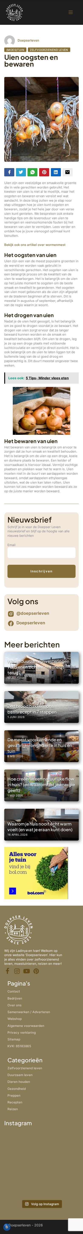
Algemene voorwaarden (25, 1026)
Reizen (12, 1109)
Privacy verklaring (21, 1032)
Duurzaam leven (20, 1075)
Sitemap (13, 1039)
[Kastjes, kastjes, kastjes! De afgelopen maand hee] (22, 1142)
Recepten (14, 1102)
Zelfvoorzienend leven (49, 49)
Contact (13, 991)
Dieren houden (18, 1082)
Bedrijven (14, 998)
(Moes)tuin (15, 49)
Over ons (14, 1005)
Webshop (14, 1019)
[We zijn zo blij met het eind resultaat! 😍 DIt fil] (22, 1164)
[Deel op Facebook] (9, 172)
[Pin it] (44, 172)
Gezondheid (16, 1089)
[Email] (68, 172)
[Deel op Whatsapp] (32, 172)
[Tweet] (21, 172)
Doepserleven (28, 40)
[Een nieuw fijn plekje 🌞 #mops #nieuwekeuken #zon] (61, 1186)
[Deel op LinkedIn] (56, 172)
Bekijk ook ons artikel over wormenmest (35, 245)
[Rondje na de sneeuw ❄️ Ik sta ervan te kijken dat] (61, 1142)
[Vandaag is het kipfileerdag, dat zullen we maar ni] (61, 1164)
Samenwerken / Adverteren (28, 1012)
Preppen (13, 1095)
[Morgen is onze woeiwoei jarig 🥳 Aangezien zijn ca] (22, 1186)
